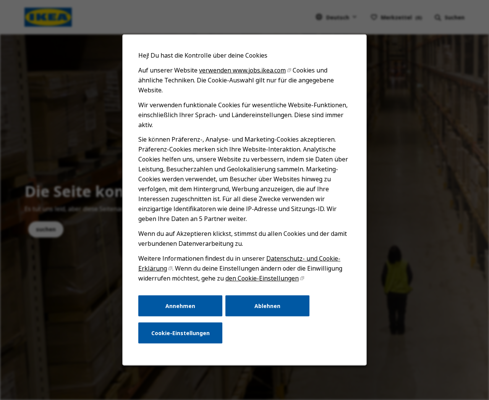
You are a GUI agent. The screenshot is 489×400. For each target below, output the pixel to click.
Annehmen (180, 305)
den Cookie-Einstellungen (262, 278)
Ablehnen (267, 305)
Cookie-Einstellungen (180, 333)
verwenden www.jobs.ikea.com (242, 70)
